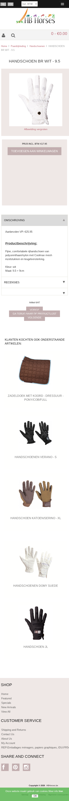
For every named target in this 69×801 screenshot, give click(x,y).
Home (4, 46)
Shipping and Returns (13, 729)
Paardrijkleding (18, 46)
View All (5, 711)
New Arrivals (8, 707)
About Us (6, 738)
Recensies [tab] (11, 282)
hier (61, 791)
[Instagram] (27, 768)
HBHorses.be (52, 785)
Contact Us (7, 734)
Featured (6, 698)
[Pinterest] (16, 768)
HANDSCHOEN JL (36, 646)
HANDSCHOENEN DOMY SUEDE (35, 585)
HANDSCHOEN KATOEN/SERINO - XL (35, 518)
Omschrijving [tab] (14, 220)
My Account (8, 743)
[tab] (34, 291)
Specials (6, 702)
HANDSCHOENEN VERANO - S (36, 457)
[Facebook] (5, 768)
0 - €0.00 (59, 33)
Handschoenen (37, 46)
